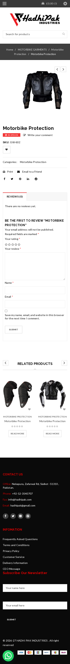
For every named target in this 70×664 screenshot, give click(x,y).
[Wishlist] (6, 149)
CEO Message (11, 568)
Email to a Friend (32, 171)
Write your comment (40, 135)
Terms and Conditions (16, 545)
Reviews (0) (15, 196)
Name (9, 282)
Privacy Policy (11, 551)
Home (9, 49)
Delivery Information (15, 562)
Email (9, 296)
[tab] (15, 196)
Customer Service (13, 556)
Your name (9, 582)
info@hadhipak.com (20, 499)
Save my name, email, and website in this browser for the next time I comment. (34, 316)
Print (10, 171)
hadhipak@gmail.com (22, 505)
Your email (9, 599)
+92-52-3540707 (22, 493)
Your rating (12, 238)
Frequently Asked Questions (20, 539)
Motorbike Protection (33, 161)
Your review (13, 248)
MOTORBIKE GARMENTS (32, 49)
